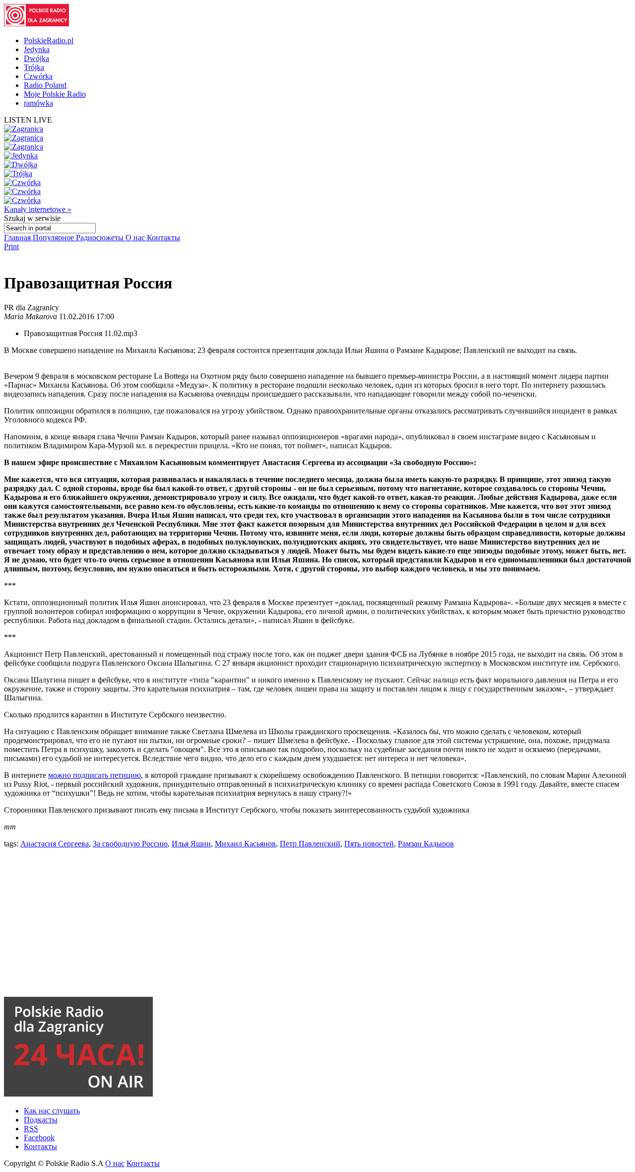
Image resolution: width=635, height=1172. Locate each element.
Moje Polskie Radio (55, 94)
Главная (18, 237)
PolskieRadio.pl (48, 40)
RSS (31, 1128)
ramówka (38, 103)
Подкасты (41, 1119)
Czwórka (38, 76)
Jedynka (37, 49)
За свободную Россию (130, 843)
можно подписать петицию (94, 775)
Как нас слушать (52, 1110)
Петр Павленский (310, 843)
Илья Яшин (191, 843)
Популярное (54, 237)
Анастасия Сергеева (54, 843)
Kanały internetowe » (37, 209)
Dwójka (36, 58)
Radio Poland (45, 85)
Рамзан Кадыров (426, 843)
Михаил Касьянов (245, 843)
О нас (136, 237)
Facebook (39, 1137)
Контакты (163, 237)
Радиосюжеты (101, 237)
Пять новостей (369, 843)
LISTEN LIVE (28, 120)
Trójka (34, 67)
